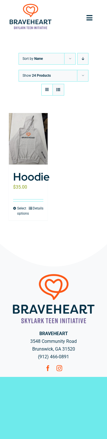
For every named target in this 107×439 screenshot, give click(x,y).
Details (38, 208)
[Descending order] (82, 59)
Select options (22, 210)
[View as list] (58, 89)
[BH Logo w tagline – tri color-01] (31, 5)
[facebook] (48, 368)
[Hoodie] (28, 139)
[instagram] (59, 368)
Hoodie (31, 176)
